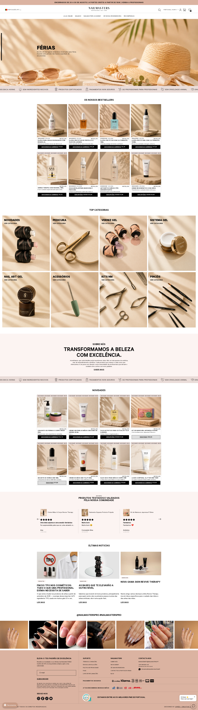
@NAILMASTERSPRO (88, 615)
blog (112, 674)
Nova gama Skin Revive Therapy (140, 582)
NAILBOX (78, 16)
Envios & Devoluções (90, 665)
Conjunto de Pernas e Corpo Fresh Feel (51, 431)
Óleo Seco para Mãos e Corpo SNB (113, 478)
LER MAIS (41, 602)
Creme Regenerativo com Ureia (144, 188)
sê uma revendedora (117, 668)
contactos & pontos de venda (121, 671)
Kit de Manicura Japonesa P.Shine (144, 430)
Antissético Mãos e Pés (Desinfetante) (109, 189)
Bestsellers (63, 139)
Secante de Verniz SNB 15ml (48, 478)
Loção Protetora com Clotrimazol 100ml (146, 141)
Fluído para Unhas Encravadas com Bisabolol (51, 141)
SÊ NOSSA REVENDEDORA (112, 16)
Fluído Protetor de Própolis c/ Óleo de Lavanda (81, 141)
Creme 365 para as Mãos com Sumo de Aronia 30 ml (83, 431)
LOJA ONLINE (68, 16)
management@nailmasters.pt (148, 662)
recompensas (129, 16)
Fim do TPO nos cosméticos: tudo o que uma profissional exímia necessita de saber (55, 588)
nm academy (115, 665)
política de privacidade (90, 668)
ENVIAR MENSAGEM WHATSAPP (150, 669)
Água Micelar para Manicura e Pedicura (81, 189)
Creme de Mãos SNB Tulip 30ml (80, 478)
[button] (159, 10)
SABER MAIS (99, 370)
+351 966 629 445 (143, 665)
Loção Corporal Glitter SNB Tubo (145, 478)
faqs (84, 671)
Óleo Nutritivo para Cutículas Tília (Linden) (114, 431)
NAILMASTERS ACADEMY (92, 16)
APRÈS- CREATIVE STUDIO (185, 707)
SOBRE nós (114, 662)
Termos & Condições (90, 662)
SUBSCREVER (42, 679)
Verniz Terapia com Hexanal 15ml (51, 188)
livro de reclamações (90, 674)
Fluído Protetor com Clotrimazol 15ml (114, 141)
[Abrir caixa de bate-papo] (193, 706)
